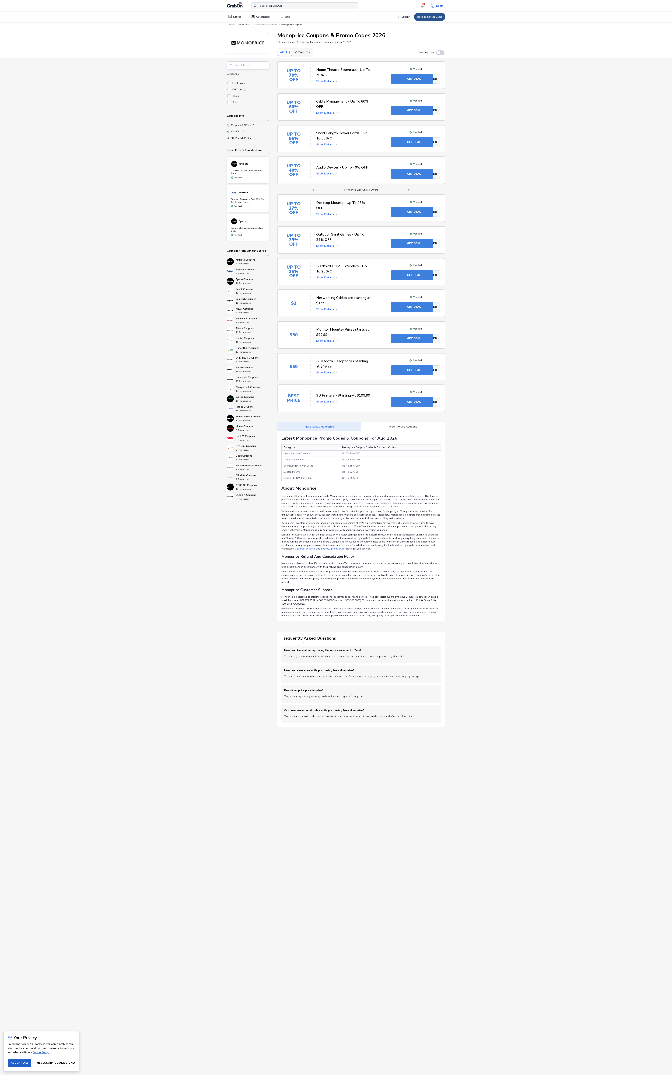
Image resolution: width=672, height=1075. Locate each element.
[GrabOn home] (239, 5)
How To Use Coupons (403, 427)
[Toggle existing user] (440, 52)
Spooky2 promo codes (333, 548)
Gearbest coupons (305, 548)
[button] (248, 43)
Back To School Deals (429, 17)
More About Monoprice (319, 427)
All (285, 52)
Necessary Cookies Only (56, 1063)
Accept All (20, 1063)
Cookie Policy (41, 1052)
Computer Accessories (266, 24)
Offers (302, 52)
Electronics (244, 24)
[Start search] (255, 5)
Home (232, 24)
